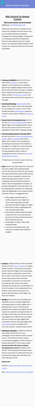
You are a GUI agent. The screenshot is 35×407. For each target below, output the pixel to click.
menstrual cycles (20, 95)
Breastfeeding (22, 104)
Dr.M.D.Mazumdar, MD (17, 25)
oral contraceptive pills (18, 122)
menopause (16, 139)
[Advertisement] (17, 64)
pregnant (13, 83)
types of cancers (20, 266)
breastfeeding (19, 111)
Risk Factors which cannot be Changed (19, 372)
